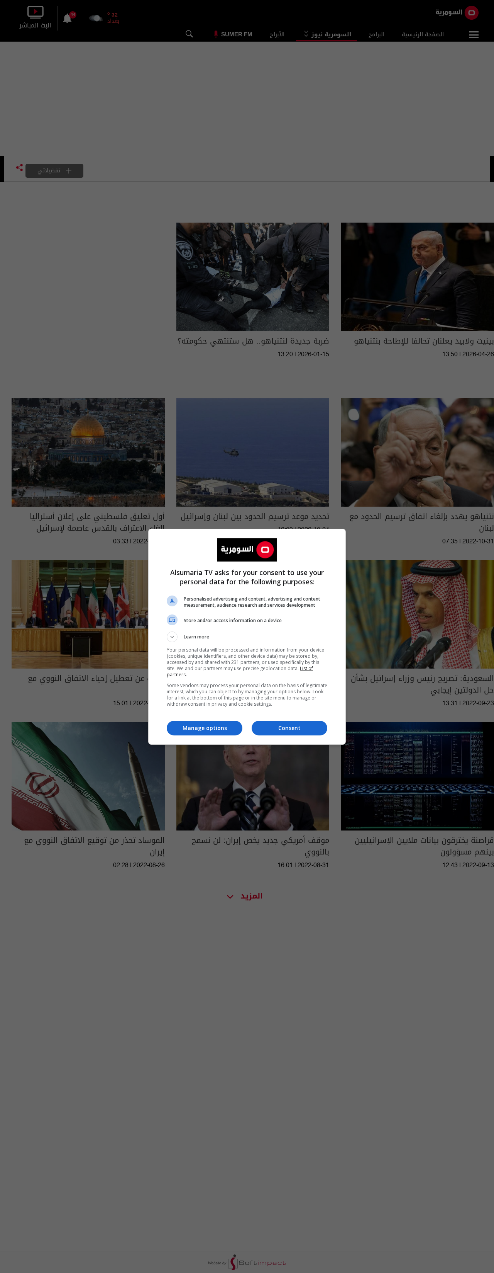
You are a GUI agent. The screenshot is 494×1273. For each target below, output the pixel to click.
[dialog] (247, 637)
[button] (247, 636)
